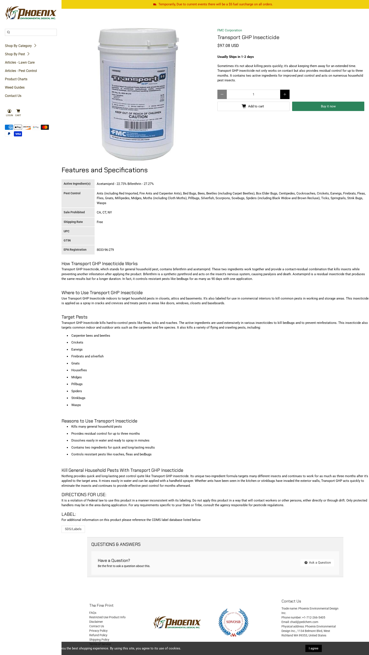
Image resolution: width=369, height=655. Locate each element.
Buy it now (328, 106)
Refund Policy (98, 635)
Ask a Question (319, 562)
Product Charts (16, 79)
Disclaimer (96, 621)
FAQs (92, 612)
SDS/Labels (73, 529)
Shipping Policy (99, 639)
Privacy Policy (98, 630)
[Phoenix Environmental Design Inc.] (31, 13)
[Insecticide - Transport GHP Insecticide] (138, 94)
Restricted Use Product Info (107, 617)
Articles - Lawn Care (20, 62)
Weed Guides (15, 87)
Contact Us (13, 96)
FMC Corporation (229, 30)
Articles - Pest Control (21, 71)
